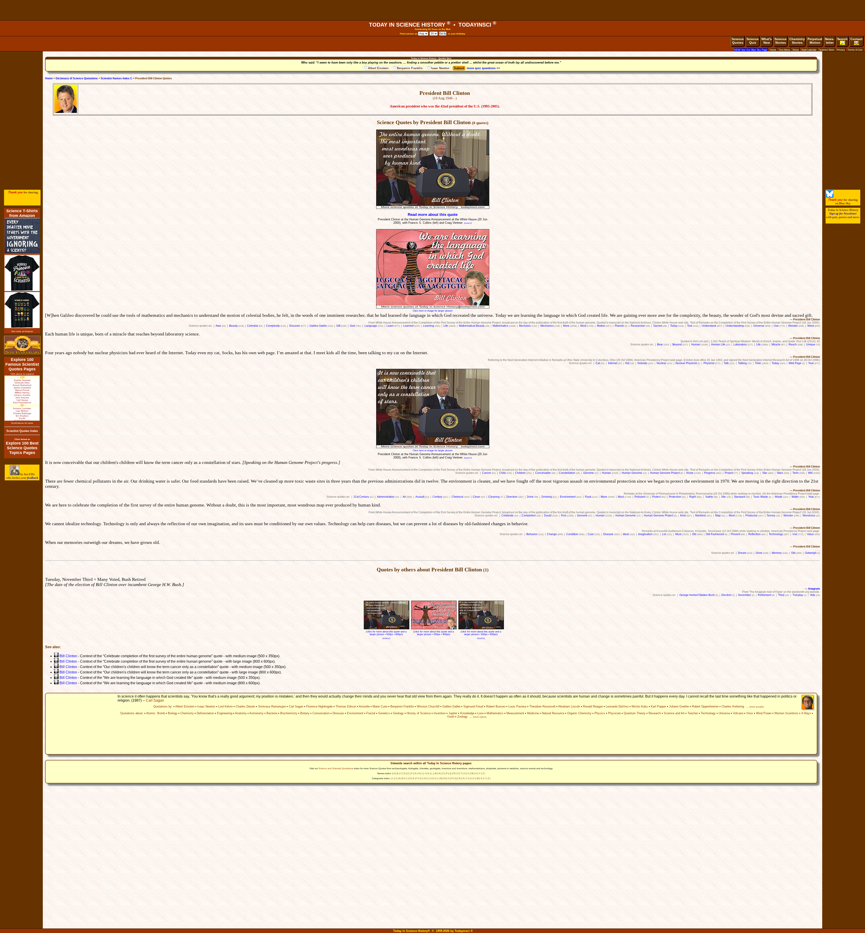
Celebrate (507, 515)
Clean (476, 496)
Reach (793, 344)
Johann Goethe (679, 706)
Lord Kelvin (225, 706)
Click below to (22, 439)
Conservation (321, 713)
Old (694, 534)
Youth (450, 716)
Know (689, 472)
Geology (398, 713)
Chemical (457, 496)
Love (480, 713)
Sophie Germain (22, 380)
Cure (591, 534)
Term (795, 472)
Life (446, 325)
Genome (588, 472)
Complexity (273, 325)
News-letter (829, 40)
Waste (778, 496)
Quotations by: (163, 706)
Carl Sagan (155, 700)
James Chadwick (22, 387)
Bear (660, 344)
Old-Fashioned (715, 534)
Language (370, 325)
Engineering (224, 713)
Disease (608, 534)
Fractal (370, 713)
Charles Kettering (733, 706)
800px (493, 634)
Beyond (677, 344)
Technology (776, 534)
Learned (408, 325)
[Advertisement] (432, 10)
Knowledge (467, 713)
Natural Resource (553, 713)
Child (502, 472)
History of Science (419, 713)
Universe (758, 325)
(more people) (756, 706)
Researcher (638, 325)
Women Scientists (786, 713)
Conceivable (543, 472)
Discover (294, 325)
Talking (742, 363)
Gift (338, 325)
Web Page (795, 363)
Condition (572, 534)
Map (718, 515)
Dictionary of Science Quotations (77, 78)
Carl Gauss (22, 400)
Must (678, 534)
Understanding (735, 325)
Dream (742, 552)
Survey (771, 515)
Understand (709, 325)
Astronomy (256, 713)
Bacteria (271, 713)
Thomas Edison (346, 706)
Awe (218, 325)
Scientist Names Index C (116, 78)
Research (655, 713)
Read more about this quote (433, 214)
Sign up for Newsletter (843, 213)
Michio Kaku (640, 706)
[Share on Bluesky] (829, 196)
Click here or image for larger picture (433, 310)
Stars (780, 472)
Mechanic (525, 325)
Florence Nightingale (319, 706)
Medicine (533, 713)
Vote (812, 595)
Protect (656, 496)
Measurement (515, 713)
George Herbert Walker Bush (697, 595)
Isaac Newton (440, 68)
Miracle (776, 344)
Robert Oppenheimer (705, 706)
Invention (440, 713)
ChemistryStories (797, 40)
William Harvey (22, 392)
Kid (627, 363)
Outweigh (811, 552)
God (352, 325)
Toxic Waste (760, 496)
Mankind (700, 515)
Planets (619, 325)
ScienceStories (780, 40)
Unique (810, 344)
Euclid (22, 418)
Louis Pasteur (517, 706)
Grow (759, 552)
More (566, 325)
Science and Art (674, 713)
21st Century (361, 496)
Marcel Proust (22, 390)
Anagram (814, 588)
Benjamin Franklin (410, 68)
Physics (599, 713)
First (563, 515)
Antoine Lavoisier (22, 408)
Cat (598, 363)
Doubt (547, 515)
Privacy (841, 49)
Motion (601, 325)
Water (795, 496)
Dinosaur (338, 713)
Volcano (738, 713)
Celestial (252, 325)
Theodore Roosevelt (542, 706)
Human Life (718, 344)
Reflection (754, 534)
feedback (32, 477)
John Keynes (22, 397)
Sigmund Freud (473, 706)
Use (776, 325)
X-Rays (806, 713)
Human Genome (632, 472)
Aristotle (364, 706)
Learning (428, 325)
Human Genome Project (665, 472)
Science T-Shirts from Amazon (22, 213)
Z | (484, 773)
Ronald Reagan (593, 706)
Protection (675, 496)
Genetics (384, 713)
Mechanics (547, 325)
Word (810, 325)
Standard (739, 496)
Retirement (764, 595)
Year (811, 363)
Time (758, 363)
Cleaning (494, 496)
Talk (726, 363)
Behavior (531, 534)
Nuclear (661, 363)
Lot (664, 534)
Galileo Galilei (318, 325)
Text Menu (784, 49)
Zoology (462, 716)
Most (583, 325)
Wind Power (764, 713)
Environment (568, 496)
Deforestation (205, 713)
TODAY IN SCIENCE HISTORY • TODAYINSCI (432, 25)
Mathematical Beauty (472, 325)
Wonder (793, 325)
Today (674, 325)
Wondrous (809, 515)
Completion (529, 515)
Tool (689, 325)
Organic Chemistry (579, 713)
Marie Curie (380, 706)
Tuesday (797, 595)
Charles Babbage (22, 413)
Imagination (645, 534)
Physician (614, 713)
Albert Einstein (378, 68)
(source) (468, 223)
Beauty (233, 325)
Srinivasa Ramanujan (272, 706)
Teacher (692, 713)
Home (773, 49)
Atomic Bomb (155, 713)
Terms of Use (855, 49)
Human (695, 344)
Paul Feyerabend (22, 402)
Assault (419, 496)
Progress (709, 472)
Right (692, 496)
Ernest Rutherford (22, 385)
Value (810, 534)
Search (842, 39)
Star (764, 472)
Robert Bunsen (495, 706)
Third (781, 595)
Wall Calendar (809, 49)
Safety (709, 496)
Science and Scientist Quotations (336, 768)
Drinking (547, 496)
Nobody (642, 363)
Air (404, 496)
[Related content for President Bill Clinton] (56, 656)
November (744, 595)
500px (484, 634)
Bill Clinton (68, 656)
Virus (749, 713)
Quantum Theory (635, 713)
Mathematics (500, 325)
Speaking (747, 472)
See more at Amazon (22, 331)
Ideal (626, 534)
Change (552, 534)
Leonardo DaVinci (617, 706)
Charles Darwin (245, 706)
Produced (751, 515)
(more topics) (479, 717)
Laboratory (740, 344)
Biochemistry (288, 713)
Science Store (826, 49)
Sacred (657, 325)
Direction (511, 496)
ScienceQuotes (738, 40)
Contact (856, 39)
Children (520, 472)
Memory (777, 552)
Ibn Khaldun (22, 416)
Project (729, 472)
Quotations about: (131, 713)
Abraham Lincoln (569, 706)
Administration (385, 496)
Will (810, 472)
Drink (530, 496)
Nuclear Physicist (686, 363)
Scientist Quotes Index (22, 431)
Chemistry (187, 713)
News (796, 49)
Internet (612, 363)
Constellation (567, 472)
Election (726, 595)
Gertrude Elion (22, 382)
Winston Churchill (428, 706)
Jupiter (452, 713)
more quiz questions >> (483, 68)
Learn (390, 325)
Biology (173, 713)
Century (437, 496)
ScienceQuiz (753, 40)
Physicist (708, 363)
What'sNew (766, 40)
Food (588, 496)
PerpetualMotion (815, 40)
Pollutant (640, 496)
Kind (683, 515)
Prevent (735, 534)
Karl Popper (658, 706)
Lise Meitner (22, 411)
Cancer (486, 472)
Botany (305, 713)
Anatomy (241, 713)
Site (723, 496)
